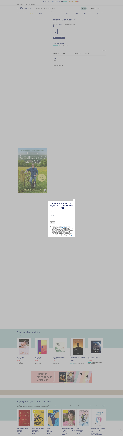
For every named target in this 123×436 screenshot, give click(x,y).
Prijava (52, 222)
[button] (74, 200)
